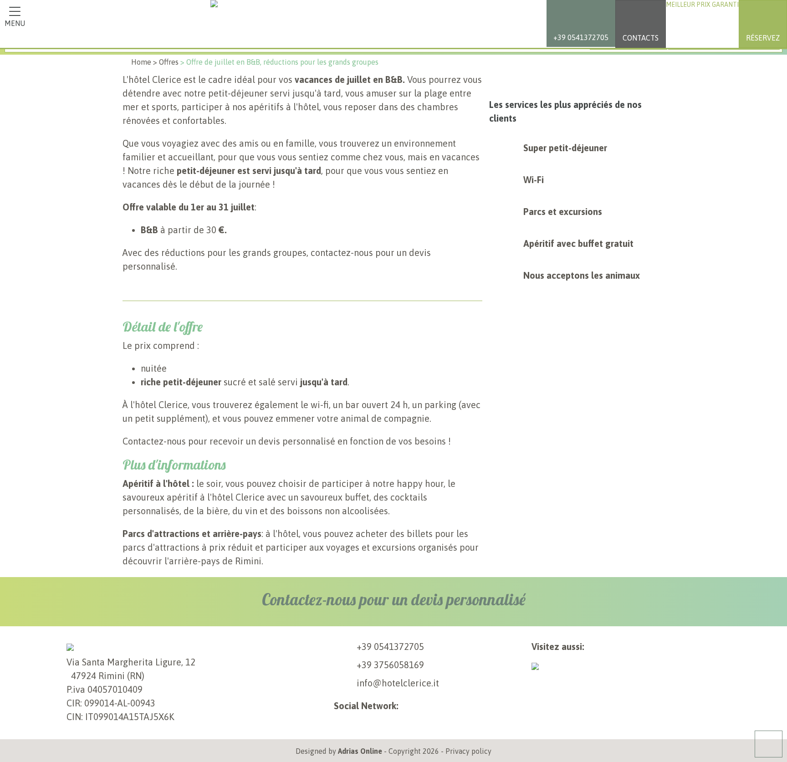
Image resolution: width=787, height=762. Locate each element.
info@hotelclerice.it (398, 683)
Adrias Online (360, 751)
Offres (169, 62)
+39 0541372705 (390, 646)
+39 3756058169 (390, 665)
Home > (144, 62)
